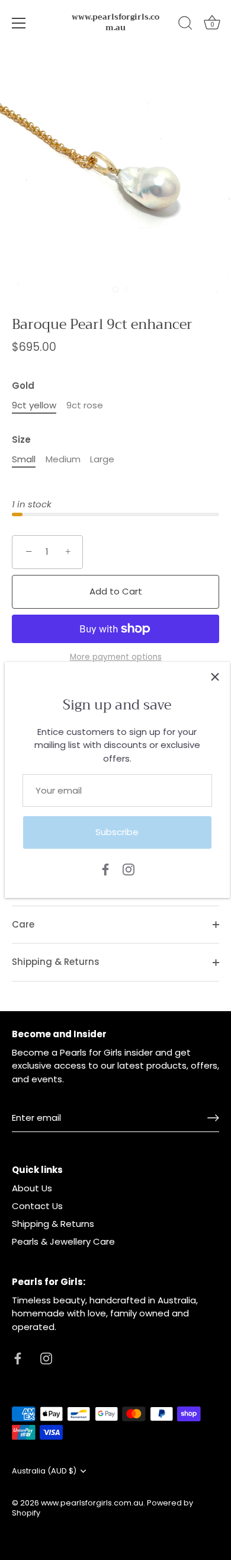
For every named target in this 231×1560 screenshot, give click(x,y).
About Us (32, 1188)
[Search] (185, 25)
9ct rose (84, 405)
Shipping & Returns (56, 961)
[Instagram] (128, 868)
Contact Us (37, 1206)
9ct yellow (34, 405)
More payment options (116, 657)
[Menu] (19, 23)
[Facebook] (105, 868)
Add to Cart (115, 591)
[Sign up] (213, 1118)
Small (24, 459)
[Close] (215, 677)
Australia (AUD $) (44, 1471)
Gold (23, 386)
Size (21, 439)
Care (23, 924)
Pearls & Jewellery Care (63, 1241)
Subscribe (117, 832)
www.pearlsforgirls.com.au (115, 22)
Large (102, 459)
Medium (63, 459)
